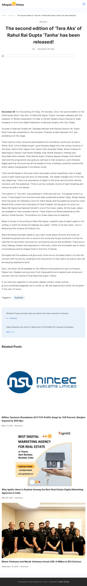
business (19, 297)
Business (43, 22)
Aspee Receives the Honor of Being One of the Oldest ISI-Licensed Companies (40, 327)
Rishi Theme (64, 582)
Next (8, 332)
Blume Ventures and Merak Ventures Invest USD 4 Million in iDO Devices (41, 561)
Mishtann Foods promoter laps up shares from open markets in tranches (37, 313)
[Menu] (83, 4)
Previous (13, 318)
